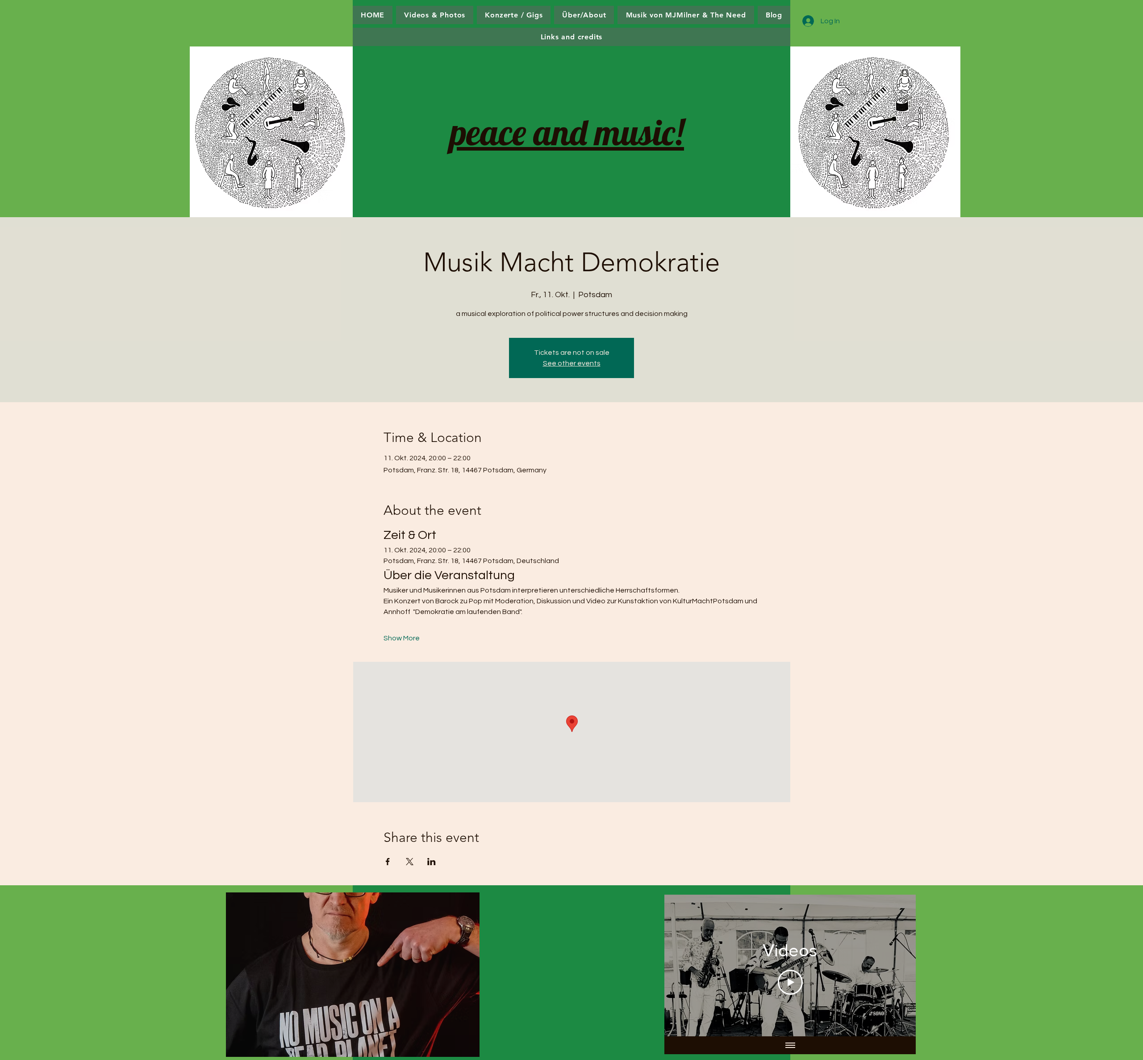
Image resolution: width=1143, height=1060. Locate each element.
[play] (454, 1049)
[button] (353, 974)
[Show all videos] (790, 1045)
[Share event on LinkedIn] (431, 861)
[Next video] (897, 966)
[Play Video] (790, 982)
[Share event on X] (409, 861)
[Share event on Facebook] (388, 861)
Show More (402, 638)
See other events (572, 363)
